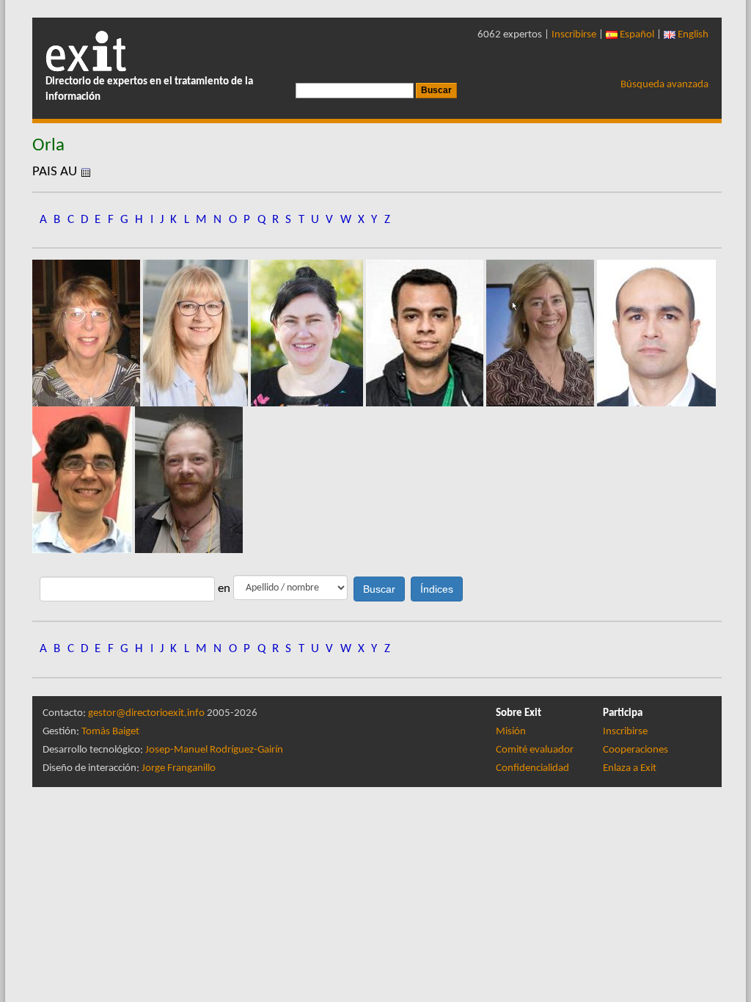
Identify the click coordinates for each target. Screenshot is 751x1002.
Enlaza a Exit (629, 768)
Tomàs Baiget (110, 731)
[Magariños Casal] (83, 479)
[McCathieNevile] (189, 479)
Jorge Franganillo (179, 768)
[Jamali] (656, 332)
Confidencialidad (532, 768)
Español (636, 34)
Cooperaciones (635, 750)
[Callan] (197, 332)
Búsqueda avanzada (664, 84)
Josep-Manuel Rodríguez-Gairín (214, 750)
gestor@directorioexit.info (146, 713)
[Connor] (308, 332)
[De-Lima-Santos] (426, 332)
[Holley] (541, 332)
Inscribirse (574, 34)
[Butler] (87, 332)
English (691, 34)
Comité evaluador (535, 750)
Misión (511, 731)
